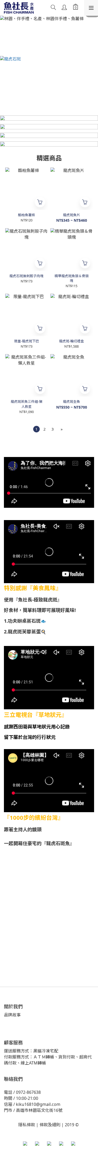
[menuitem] (36, 429)
